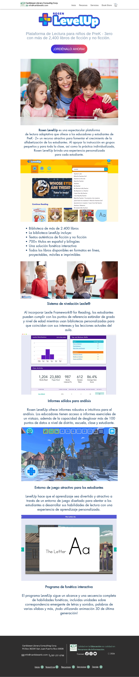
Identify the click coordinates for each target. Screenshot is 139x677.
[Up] (42, 667)
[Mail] (27, 5)
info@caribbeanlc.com (38, 5)
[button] (116, 5)
